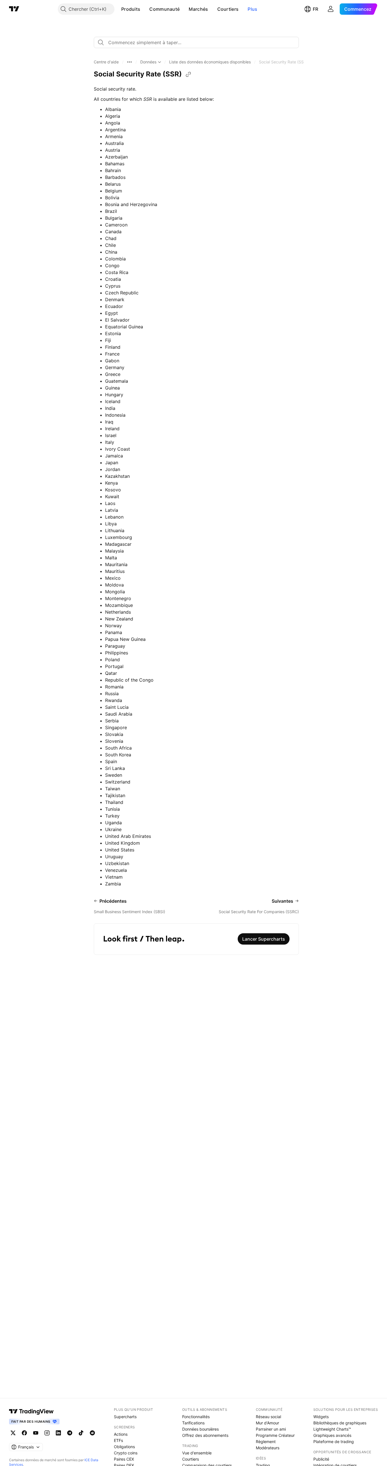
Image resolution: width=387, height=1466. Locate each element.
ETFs (118, 1440)
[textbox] (199, 42)
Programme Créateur (275, 1435)
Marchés (198, 9)
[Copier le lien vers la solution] (188, 74)
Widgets (321, 1416)
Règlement (266, 1441)
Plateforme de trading (333, 1441)
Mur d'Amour (267, 1422)
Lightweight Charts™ (332, 1429)
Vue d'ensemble (197, 1452)
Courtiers (228, 9)
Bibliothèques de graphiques (339, 1422)
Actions (120, 1434)
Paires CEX (124, 1459)
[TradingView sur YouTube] (36, 1433)
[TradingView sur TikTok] (81, 1433)
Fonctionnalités (196, 1416)
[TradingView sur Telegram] (70, 1433)
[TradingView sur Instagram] (47, 1433)
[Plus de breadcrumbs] (129, 62)
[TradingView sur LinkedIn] (58, 1433)
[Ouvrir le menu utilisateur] (330, 9)
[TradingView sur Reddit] (92, 1433)
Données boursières (200, 1429)
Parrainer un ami (271, 1429)
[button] (144, 9)
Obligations (124, 1446)
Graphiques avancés (332, 1435)
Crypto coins (125, 1452)
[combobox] (196, 42)
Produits (130, 9)
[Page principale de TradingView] (14, 9)
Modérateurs (267, 1447)
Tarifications (193, 1422)
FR (315, 9)
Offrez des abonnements (205, 1435)
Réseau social (268, 1416)
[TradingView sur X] (13, 1433)
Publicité (321, 1459)
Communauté (164, 9)
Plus (252, 9)
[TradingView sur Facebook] (24, 1433)
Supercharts (125, 1416)
